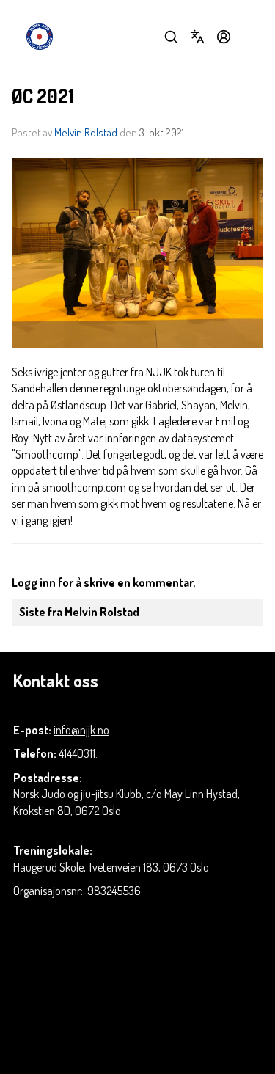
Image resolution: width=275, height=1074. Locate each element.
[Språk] (197, 36)
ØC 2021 (43, 96)
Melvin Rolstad (85, 132)
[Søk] (171, 36)
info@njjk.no (81, 730)
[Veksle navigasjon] (250, 36)
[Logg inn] (223, 36)
